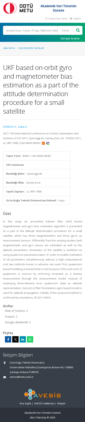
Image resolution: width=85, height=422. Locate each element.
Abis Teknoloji (38, 417)
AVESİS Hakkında (44, 403)
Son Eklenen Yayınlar (31, 48)
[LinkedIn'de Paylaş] (23, 339)
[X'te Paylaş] (15, 339)
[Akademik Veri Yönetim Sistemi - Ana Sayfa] (19, 8)
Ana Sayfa (9, 48)
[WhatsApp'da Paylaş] (30, 339)
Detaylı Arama (69, 38)
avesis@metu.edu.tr (21, 377)
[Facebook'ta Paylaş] (8, 339)
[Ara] (78, 30)
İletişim (61, 403)
